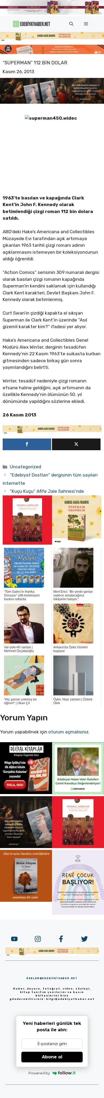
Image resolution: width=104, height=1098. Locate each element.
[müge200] (26, 792)
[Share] (27, 444)
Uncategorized (25, 466)
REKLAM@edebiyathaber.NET (52, 978)
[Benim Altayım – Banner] (26, 900)
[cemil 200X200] (78, 792)
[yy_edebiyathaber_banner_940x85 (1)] (52, 39)
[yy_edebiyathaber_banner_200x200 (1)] (76, 543)
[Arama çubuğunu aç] (71, 24)
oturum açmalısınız (68, 731)
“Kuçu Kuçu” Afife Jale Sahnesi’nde (47, 491)
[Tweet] (76, 444)
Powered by (39, 1073)
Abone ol (52, 1056)
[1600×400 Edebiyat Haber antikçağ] (52, 102)
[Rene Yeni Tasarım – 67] (78, 913)
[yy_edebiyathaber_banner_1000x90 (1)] (52, 432)
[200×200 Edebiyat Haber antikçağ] (26, 846)
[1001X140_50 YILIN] (52, 13)
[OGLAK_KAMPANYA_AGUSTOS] (27, 543)
